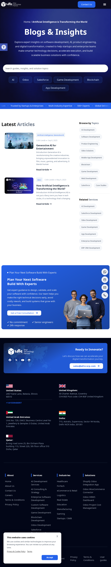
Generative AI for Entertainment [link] (46, 147)
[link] (4, 47)
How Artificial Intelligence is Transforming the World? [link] (52, 187)
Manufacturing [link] (64, 509)
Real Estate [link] (62, 499)
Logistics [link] (61, 495)
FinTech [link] (60, 485)
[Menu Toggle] (104, 4)
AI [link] (13, 79)
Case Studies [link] (101, 185)
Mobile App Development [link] (91, 157)
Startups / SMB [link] (64, 518)
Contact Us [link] (10, 490)
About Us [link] (9, 485)
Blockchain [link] (93, 79)
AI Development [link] (87, 130)
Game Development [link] (68, 79)
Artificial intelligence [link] (45, 135)
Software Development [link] (90, 137)
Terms (29, 551)
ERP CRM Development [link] (90, 248)
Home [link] (27, 21)
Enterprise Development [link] (91, 241)
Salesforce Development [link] (91, 213)
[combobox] (55, 68)
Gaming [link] (61, 513)
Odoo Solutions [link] (87, 150)
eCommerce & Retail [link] (67, 490)
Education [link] (62, 504)
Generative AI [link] (59, 135)
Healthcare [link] (62, 481)
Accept (50, 557)
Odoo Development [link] (89, 220)
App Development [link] (55, 87)
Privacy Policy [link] (12, 504)
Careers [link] (9, 495)
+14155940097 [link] (14, 402)
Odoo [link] (26, 79)
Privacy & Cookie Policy (16, 551)
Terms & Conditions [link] (15, 499)
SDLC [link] (39, 180)
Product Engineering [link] (89, 144)
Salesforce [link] (43, 79)
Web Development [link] (88, 178)
